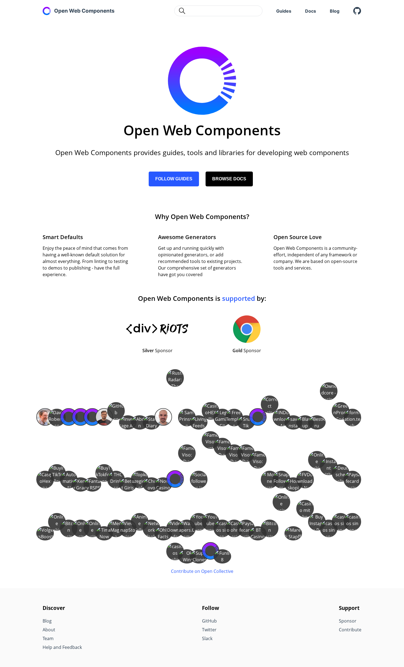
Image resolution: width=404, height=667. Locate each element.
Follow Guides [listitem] (173, 178)
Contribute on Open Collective (202, 571)
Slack (207, 638)
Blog (334, 11)
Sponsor (347, 621)
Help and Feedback (62, 647)
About (49, 630)
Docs (310, 11)
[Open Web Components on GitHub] (357, 11)
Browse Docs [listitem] (229, 178)
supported (238, 298)
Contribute (350, 630)
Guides (283, 11)
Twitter (209, 630)
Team (48, 638)
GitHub (209, 621)
